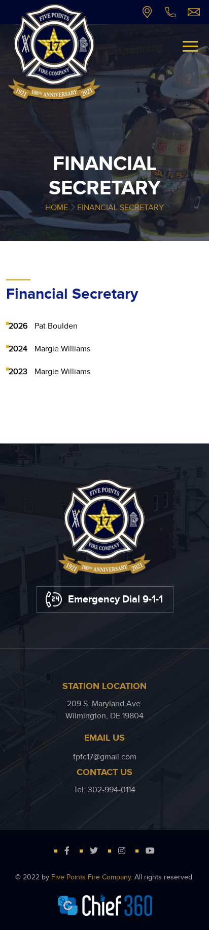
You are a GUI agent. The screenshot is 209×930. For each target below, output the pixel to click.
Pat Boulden (56, 326)
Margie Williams (62, 349)
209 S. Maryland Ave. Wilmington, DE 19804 (147, 12)
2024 (18, 349)
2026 (18, 326)
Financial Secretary (120, 208)
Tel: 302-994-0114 (170, 12)
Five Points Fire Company (91, 877)
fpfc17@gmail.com (194, 12)
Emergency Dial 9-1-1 (115, 599)
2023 (18, 372)
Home (56, 208)
